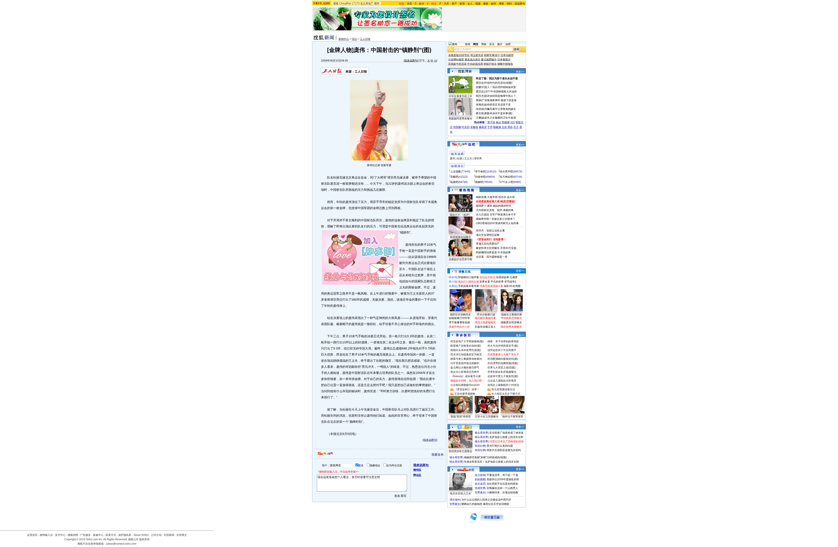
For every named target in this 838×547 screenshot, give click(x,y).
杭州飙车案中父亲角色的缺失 (499, 109)
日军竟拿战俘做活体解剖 (464, 363)
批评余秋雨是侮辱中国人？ (500, 95)
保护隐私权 (124, 535)
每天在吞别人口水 (460, 493)
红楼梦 (514, 277)
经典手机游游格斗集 (491, 286)
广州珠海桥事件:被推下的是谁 (499, 100)
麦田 (489, 205)
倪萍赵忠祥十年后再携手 (502, 350)
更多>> (520, 71)
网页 (475, 44)
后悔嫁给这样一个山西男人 (502, 488)
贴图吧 (454, 182)
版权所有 (144, 539)
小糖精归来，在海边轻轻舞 (502, 492)
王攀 (478, 117)
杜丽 (459, 158)
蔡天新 (480, 113)
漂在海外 (455, 499)
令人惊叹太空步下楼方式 (505, 393)
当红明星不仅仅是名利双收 (502, 483)
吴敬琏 (474, 127)
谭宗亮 (478, 158)
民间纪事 (480, 445)
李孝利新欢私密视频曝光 (502, 371)
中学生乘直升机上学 (460, 96)
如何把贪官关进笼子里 (497, 104)
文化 (504, 127)
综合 (354, 39)
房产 (454, 3)
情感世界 (480, 488)
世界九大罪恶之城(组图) (501, 367)
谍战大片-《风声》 (460, 214)
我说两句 (520, 3)
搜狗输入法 (46, 535)
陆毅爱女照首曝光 (511, 322)
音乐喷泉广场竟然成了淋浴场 (506, 432)
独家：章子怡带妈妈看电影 (503, 341)
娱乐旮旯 (480, 483)
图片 (500, 44)
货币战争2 (510, 281)
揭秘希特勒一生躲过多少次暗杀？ (495, 218)
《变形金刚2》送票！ (466, 389)
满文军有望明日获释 (488, 235)
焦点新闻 (480, 475)
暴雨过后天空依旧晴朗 (496, 504)
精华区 (417, 469)
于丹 (490, 127)
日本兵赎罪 (506, 55)
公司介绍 (156, 535)
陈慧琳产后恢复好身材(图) (465, 345)
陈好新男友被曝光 (511, 326)
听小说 (453, 281)
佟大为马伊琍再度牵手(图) (503, 345)
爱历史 (480, 82)
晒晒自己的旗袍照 (471, 504)
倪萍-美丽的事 (505, 210)
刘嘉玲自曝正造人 (485, 326)
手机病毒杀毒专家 (468, 286)
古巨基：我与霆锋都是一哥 (491, 256)
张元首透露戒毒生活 (503, 389)
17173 (356, 3)
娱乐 (421, 3)
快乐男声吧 (506, 171)
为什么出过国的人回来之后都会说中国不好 (486, 499)
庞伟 (452, 158)
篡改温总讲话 (472, 59)
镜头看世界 (481, 432)
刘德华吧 (480, 176)
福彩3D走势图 (512, 286)
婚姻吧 (479, 182)
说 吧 (471, 144)
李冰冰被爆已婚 (486, 314)
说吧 (508, 44)
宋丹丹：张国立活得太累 (490, 230)
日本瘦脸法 (503, 59)
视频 (478, 3)
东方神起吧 (506, 176)
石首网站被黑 (456, 59)
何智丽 (457, 127)
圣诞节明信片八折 (459, 326)
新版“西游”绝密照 (461, 416)
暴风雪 (483, 127)
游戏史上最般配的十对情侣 (503, 385)
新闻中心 (343, 39)
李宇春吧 (480, 171)
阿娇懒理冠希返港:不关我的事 (493, 252)
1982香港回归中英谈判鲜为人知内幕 (497, 223)
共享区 (453, 286)
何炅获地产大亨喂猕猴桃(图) (467, 341)
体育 (409, 3)
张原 (478, 109)
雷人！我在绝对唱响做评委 (500, 87)
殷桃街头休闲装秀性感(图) (465, 350)
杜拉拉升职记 (487, 277)
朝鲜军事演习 (492, 55)
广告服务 (85, 535)
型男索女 (480, 492)
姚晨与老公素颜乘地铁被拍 (466, 358)
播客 (485, 3)
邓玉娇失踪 (476, 55)
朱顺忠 (480, 104)
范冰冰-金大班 (506, 197)
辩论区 (417, 475)
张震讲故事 (502, 277)
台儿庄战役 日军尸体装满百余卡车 (496, 214)
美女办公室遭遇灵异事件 (464, 371)
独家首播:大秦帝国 (487, 197)
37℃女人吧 (506, 182)
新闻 (467, 44)
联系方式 (111, 535)
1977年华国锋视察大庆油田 (500, 91)
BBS (509, 3)
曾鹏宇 (480, 87)
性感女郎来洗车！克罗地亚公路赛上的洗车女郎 (491, 461)
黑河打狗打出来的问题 (500, 445)
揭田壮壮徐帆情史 (460, 314)
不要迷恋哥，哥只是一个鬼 (502, 475)
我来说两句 (410, 60)
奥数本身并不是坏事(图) (498, 113)
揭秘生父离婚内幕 (511, 314)
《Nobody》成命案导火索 (465, 376)
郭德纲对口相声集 (468, 277)
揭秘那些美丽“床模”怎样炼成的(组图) (485, 457)
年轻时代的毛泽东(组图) (498, 82)
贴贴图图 (480, 479)
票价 (510, 127)
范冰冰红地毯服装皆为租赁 (466, 354)
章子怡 (491, 122)
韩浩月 (480, 95)
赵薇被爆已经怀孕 (459, 318)
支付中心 (60, 535)
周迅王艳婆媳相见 (485, 322)
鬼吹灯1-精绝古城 (468, 281)
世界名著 (484, 281)
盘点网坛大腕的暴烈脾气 (464, 367)
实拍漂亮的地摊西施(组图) (503, 363)
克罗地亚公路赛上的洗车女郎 (506, 437)
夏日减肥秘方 (489, 59)
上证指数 (455, 171)
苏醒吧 (454, 176)
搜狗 (376, 3)
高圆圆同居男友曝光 (460, 118)
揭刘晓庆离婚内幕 (485, 318)
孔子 (516, 127)
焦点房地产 (366, 3)
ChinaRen (345, 3)
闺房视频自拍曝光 (460, 237)
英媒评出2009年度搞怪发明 (503, 479)
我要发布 (437, 454)
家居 (462, 3)
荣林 (478, 100)
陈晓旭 (497, 127)
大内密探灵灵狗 (485, 210)
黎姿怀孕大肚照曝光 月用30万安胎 (496, 248)
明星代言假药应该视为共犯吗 (504, 450)
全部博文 (181, 535)
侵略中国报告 (505, 63)
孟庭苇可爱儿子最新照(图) (503, 376)
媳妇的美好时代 (502, 205)
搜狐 (335, 3)
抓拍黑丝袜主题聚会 (460, 451)
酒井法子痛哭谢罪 (512, 416)
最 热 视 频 (466, 190)
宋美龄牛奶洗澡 (457, 63)
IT (440, 3)
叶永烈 (466, 127)
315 (512, 122)
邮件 (493, 3)
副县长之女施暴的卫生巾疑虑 (499, 117)
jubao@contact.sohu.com (121, 543)
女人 (470, 3)
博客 (501, 3)
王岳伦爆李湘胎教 (464, 393)
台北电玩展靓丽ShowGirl (465, 385)
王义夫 (468, 158)
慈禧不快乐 (490, 63)
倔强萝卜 (481, 205)
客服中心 (98, 535)
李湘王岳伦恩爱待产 (488, 243)
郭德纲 (506, 122)
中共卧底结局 (475, 63)
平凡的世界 (497, 281)
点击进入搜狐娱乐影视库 (502, 380)
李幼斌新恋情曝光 (511, 318)
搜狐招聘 (73, 535)
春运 (498, 122)
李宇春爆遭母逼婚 (459, 322)
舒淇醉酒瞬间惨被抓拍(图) (503, 358)
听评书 (453, 277)
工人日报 (365, 39)
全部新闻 (169, 535)
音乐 (492, 44)
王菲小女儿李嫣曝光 (486, 416)
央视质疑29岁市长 (459, 55)
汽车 (446, 3)
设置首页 (32, 535)
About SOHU (141, 535)
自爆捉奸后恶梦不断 (460, 259)
